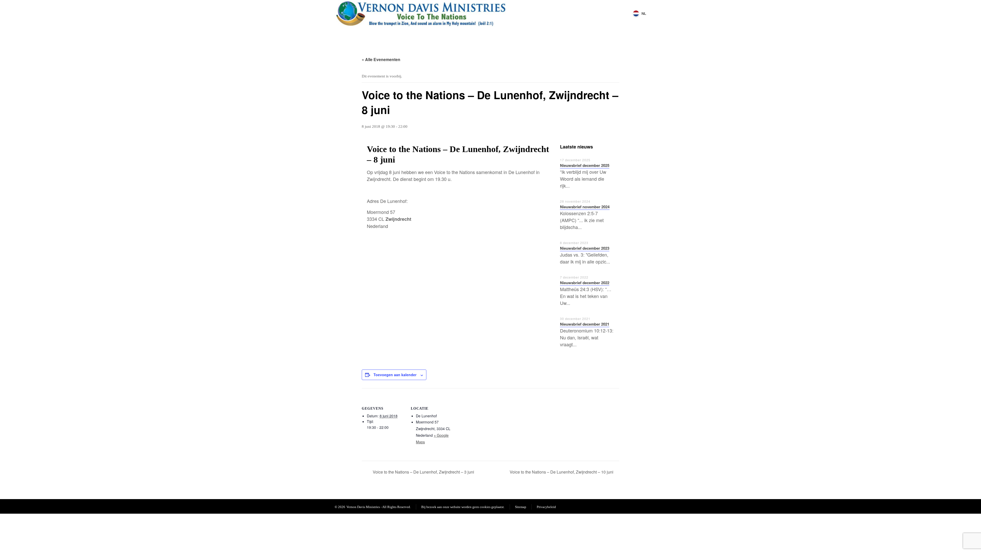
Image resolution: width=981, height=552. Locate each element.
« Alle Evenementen (381, 59)
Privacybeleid (546, 507)
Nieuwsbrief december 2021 (584, 324)
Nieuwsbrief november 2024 (585, 207)
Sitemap (520, 507)
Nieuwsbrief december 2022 (584, 282)
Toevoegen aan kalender (394, 374)
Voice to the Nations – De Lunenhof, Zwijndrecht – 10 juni (562, 472)
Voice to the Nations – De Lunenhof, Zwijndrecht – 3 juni (423, 472)
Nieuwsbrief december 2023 (584, 248)
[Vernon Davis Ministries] (421, 13)
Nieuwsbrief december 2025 (584, 165)
